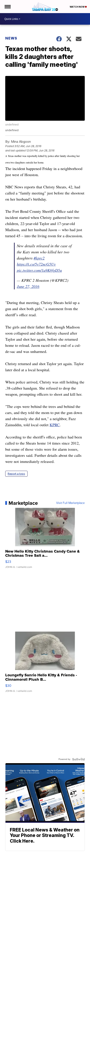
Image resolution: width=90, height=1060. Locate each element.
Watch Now (77, 6)
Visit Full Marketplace (70, 503)
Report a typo (16, 473)
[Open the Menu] (7, 6)
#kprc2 (39, 258)
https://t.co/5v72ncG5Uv (36, 264)
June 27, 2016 (28, 286)
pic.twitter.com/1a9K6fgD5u (39, 270)
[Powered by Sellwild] (78, 759)
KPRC (55, 424)
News (11, 38)
